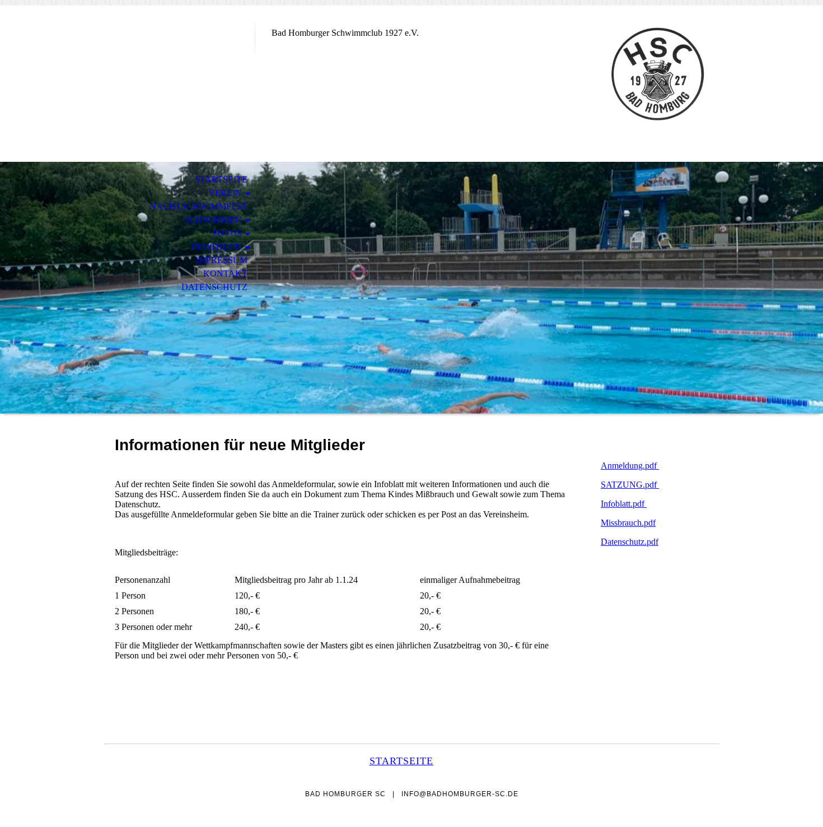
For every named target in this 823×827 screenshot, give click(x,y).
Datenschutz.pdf (629, 541)
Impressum (221, 260)
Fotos (227, 233)
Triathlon (216, 246)
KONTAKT (225, 273)
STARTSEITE (221, 179)
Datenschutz (214, 287)
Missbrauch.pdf (628, 522)
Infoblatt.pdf (624, 503)
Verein (225, 193)
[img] (179, 54)
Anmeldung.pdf (630, 465)
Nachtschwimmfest (198, 206)
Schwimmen (213, 220)
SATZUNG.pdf (630, 484)
